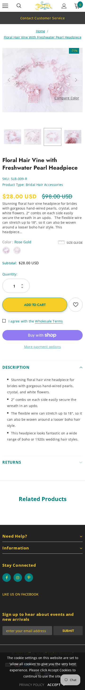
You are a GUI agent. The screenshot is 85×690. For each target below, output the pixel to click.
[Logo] (44, 5)
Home (40, 31)
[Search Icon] (19, 6)
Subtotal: (9, 263)
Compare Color (67, 98)
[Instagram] (17, 577)
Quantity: (9, 274)
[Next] (76, 80)
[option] (42, 18)
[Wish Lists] (75, 305)
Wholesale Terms (49, 321)
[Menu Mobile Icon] (5, 6)
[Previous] (9, 80)
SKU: (6, 178)
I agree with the (21, 321)
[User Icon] (64, 6)
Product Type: (13, 184)
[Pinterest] (29, 577)
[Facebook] (6, 577)
